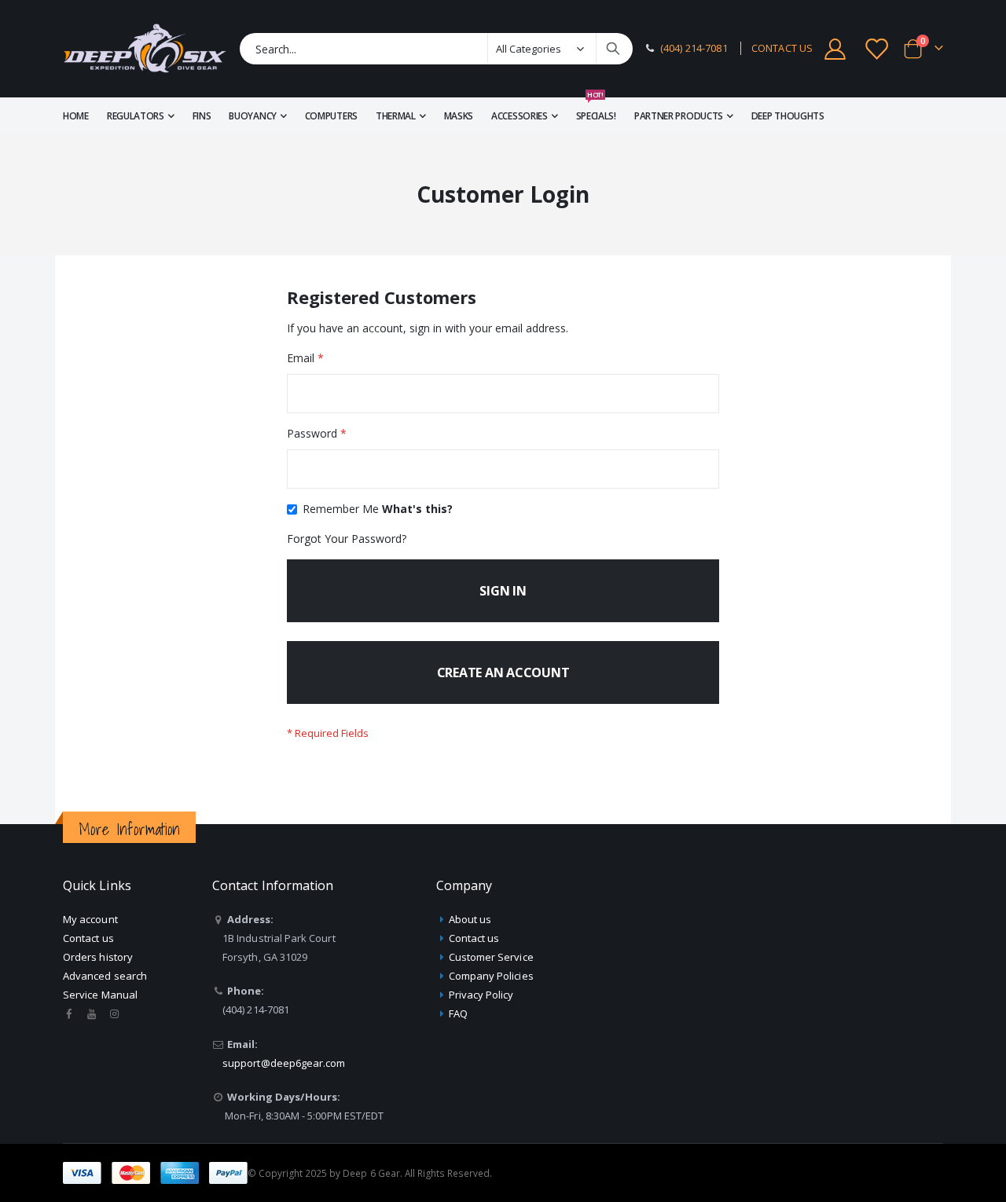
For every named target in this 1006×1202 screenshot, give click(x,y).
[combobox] (436, 48)
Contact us (88, 938)
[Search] (613, 48)
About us (470, 919)
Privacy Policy (481, 995)
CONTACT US (782, 48)
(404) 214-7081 (694, 48)
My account (90, 919)
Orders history (98, 957)
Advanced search (105, 976)
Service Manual (100, 995)
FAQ (458, 1013)
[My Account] (835, 49)
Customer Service (491, 957)
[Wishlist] (878, 49)
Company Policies (491, 976)
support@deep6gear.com (283, 1063)
